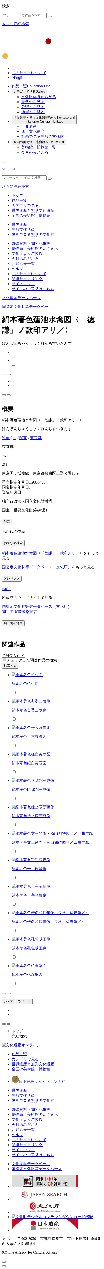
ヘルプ (17, 269)
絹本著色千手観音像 (29, 869)
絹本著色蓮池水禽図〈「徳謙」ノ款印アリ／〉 (42, 553)
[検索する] (50, 16)
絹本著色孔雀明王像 (29, 948)
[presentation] (4, 659)
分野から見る (33, 107)
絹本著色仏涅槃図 (27, 975)
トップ (17, 195)
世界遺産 (29, 126)
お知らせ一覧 (23, 264)
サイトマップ (23, 284)
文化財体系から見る (38, 97)
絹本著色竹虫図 (25, 684)
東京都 (36, 438)
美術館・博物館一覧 (38, 147)
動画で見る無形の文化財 (42, 136)
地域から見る (33, 112)
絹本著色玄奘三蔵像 (29, 710)
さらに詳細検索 (15, 24)
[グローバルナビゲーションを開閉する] (4, 162)
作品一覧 (31, 86)
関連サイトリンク (27, 279)
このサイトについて (29, 73)
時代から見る (33, 102)
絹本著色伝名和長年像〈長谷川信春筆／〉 (48, 922)
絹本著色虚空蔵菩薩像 (31, 816)
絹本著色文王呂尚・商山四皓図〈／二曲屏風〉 (52, 842)
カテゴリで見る (29, 91)
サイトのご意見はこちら (33, 289)
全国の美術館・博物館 (39, 142)
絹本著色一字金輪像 (29, 895)
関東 (23, 438)
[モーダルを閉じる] (4, 1262)
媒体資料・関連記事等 (31, 243)
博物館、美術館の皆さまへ (35, 248)
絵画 (6, 438)
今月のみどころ (34, 152)
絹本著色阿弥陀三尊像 (31, 789)
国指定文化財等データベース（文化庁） (37, 567)
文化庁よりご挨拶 (27, 253)
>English (18, 77)
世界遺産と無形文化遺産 (44, 119)
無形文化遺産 (33, 131)
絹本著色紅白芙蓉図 (29, 763)
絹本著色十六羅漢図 (29, 737)
